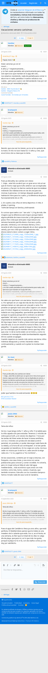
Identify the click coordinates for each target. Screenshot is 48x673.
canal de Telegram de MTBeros (29, 10)
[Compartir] (41, 51)
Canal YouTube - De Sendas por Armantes (14, 95)
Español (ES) (7, 600)
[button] (3, 3)
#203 (45, 177)
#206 (45, 422)
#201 (45, 52)
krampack (12, 110)
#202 (45, 118)
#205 (45, 366)
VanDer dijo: (7, 123)
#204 (45, 273)
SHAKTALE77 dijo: (9, 56)
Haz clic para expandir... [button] (24, 142)
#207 (45, 499)
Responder (43, 99)
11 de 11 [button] (30, 38)
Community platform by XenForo (20, 618)
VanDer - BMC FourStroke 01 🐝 (11, 89)
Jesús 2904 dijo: (8, 503)
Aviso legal (35, 603)
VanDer (11, 43)
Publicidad (18, 603)
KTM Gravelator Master (8, 399)
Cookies (21, 605)
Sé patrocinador (7, 603)
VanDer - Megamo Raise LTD (10, 91)
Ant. (22, 38)
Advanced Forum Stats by (20, 621)
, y (15, 103)
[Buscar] (45, 3)
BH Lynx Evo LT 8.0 (7, 397)
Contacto (26, 603)
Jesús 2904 (12, 414)
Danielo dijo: (7, 370)
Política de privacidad (9, 605)
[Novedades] (40, 3)
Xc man (11, 357)
